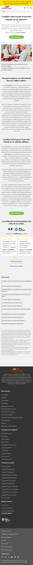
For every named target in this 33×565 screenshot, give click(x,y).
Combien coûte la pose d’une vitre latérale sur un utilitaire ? (16, 18)
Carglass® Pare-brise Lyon (8, 472)
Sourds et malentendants (7, 510)
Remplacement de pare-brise (8, 409)
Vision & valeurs (5, 439)
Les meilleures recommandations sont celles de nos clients (16, 223)
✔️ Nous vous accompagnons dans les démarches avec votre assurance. (16, 29)
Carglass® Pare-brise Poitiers (8, 495)
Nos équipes (4, 436)
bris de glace (21, 194)
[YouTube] (12, 557)
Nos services (5, 391)
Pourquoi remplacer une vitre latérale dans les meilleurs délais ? (16, 80)
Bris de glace (4, 394)
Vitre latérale (4, 403)
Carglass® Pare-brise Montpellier (9, 489)
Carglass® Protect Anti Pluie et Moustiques (12, 417)
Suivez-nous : (5, 554)
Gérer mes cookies (6, 547)
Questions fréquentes (6, 508)
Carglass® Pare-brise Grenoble (9, 486)
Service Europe (5, 456)
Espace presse (5, 442)
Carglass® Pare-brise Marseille (9, 477)
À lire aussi (5, 277)
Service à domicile (5, 466)
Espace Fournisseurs (6, 459)
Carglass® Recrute (6, 453)
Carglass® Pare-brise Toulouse (9, 475)
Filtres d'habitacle (5, 420)
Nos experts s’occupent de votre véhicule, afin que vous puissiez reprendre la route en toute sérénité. (16, 26)
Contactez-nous (5, 505)
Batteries (3, 423)
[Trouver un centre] (25, 8)
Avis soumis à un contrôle (16, 266)
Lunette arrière (5, 400)
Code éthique (4, 450)
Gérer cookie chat (6, 550)
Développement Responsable (8, 444)
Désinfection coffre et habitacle (9, 426)
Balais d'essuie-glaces (7, 414)
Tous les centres (5, 497)
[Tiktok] (18, 557)
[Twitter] (9, 557)
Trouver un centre (7, 463)
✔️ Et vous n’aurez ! (16, 32)
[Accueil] (16, 370)
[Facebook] (5, 557)
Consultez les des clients (16, 234)
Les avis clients (6, 513)
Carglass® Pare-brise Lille (7, 483)
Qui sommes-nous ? (6, 433)
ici (16, 354)
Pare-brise (8, 154)
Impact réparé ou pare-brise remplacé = (16, 2)
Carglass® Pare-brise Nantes (8, 480)
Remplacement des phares (8, 412)
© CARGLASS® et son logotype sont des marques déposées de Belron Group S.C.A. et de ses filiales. (14, 561)
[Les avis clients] (16, 520)
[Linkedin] (15, 557)
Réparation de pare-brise (7, 406)
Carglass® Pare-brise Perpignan (9, 492)
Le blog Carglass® (6, 447)
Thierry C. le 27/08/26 (25, 249)
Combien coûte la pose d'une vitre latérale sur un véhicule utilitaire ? (16, 141)
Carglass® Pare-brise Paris (8, 469)
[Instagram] (2, 557)
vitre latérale (8, 85)
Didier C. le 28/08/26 (8, 249)
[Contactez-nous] (28, 8)
